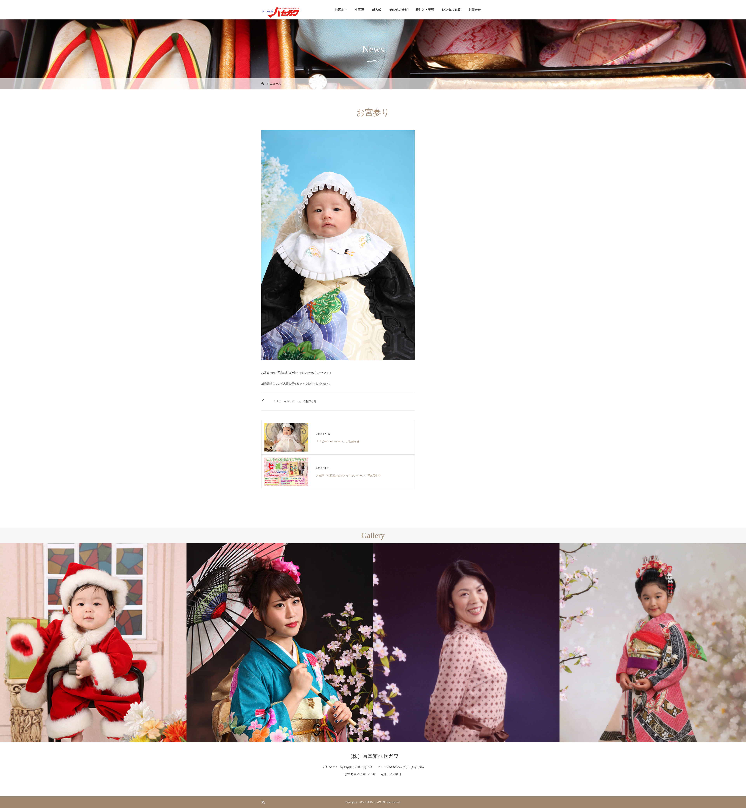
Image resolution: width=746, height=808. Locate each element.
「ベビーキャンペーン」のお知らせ (294, 401)
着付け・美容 (425, 9)
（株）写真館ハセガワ (373, 756)
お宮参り (341, 9)
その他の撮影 (398, 9)
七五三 (359, 9)
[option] (93, 642)
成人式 (376, 9)
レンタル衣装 (451, 9)
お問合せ (474, 9)
